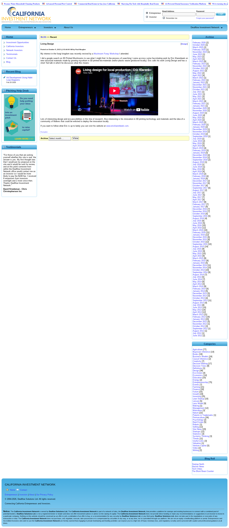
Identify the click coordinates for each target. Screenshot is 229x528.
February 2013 (199, 317)
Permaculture (199, 417)
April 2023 (197, 59)
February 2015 (199, 260)
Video (195, 448)
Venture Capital (199, 445)
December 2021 (200, 85)
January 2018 (199, 178)
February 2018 (199, 176)
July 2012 (197, 333)
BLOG (43, 37)
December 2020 (200, 108)
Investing (197, 396)
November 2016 (200, 211)
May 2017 (197, 197)
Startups (196, 431)
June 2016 (197, 223)
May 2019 (197, 143)
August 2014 (198, 274)
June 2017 (197, 195)
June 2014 (197, 279)
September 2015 (200, 244)
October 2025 (199, 45)
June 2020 (197, 115)
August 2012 (198, 331)
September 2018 (200, 160)
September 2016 (200, 216)
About (31, 494)
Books (195, 354)
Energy (196, 380)
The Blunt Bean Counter (203, 471)
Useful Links (198, 441)
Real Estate (198, 422)
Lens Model (198, 403)
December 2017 (200, 181)
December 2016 (200, 209)
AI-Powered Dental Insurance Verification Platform (173, 4)
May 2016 (197, 225)
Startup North (198, 464)
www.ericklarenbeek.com (117, 126)
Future (195, 391)
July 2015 (197, 249)
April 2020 (197, 120)
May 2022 (197, 73)
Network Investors (14, 50)
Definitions (197, 368)
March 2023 (198, 61)
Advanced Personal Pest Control (47, 4)
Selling (196, 427)
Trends (196, 438)
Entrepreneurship (200, 382)
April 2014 (197, 284)
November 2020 (200, 110)
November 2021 (200, 87)
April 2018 (197, 171)
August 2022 (198, 71)
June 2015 (197, 251)
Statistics (197, 434)
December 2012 (200, 321)
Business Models (200, 356)
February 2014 (199, 289)
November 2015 (200, 239)
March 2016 (198, 230)
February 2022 (199, 80)
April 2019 (197, 146)
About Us (68, 27)
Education (197, 377)
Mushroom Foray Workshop (106, 54)
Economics (198, 375)
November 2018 (200, 157)
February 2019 (199, 150)
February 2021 (199, 103)
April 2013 (197, 312)
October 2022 (199, 68)
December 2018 (200, 155)
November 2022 (200, 66)
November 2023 (200, 52)
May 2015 (197, 253)
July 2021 (197, 92)
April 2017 (197, 199)
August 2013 (198, 303)
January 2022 (199, 82)
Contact (23, 490)
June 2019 (197, 141)
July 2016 (197, 221)
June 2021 (197, 94)
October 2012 (199, 326)
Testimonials (12, 54)
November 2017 (200, 183)
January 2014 (199, 291)
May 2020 (197, 117)
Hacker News (198, 466)
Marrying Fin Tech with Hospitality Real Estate (128, 4)
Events (196, 384)
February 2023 (199, 64)
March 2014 (198, 286)
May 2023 (197, 56)
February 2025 (199, 49)
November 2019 (200, 131)
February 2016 (199, 232)
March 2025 (198, 47)
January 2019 (199, 153)
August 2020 (198, 113)
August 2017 (198, 190)
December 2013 (200, 293)
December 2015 (200, 237)
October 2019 (199, 134)
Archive (44, 138)
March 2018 (198, 174)
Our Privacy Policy (44, 494)
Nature (196, 413)
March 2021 (198, 101)
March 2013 (198, 314)
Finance (196, 389)
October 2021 (199, 89)
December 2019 (200, 129)
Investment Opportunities (17, 42)
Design (196, 370)
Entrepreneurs (26, 27)
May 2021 (197, 96)
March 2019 (198, 148)
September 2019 (200, 136)
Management (198, 408)
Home (8, 27)
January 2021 (199, 106)
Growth (196, 394)
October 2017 (199, 185)
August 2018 (198, 162)
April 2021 (197, 99)
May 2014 (197, 281)
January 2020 (199, 127)
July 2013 (197, 305)
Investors (48, 27)
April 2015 (197, 256)
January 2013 (199, 319)
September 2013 (200, 300)
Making (196, 406)
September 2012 (200, 328)
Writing (196, 450)
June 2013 (197, 307)
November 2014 (200, 267)
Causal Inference (200, 359)
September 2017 (200, 188)
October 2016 (199, 214)
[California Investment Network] (26, 23)
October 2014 (199, 270)
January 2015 (199, 263)
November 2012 (200, 324)
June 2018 (197, 167)
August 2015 (198, 246)
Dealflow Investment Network (205, 27)
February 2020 (199, 124)
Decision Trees (199, 366)
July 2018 (197, 164)
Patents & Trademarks (203, 415)
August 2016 (198, 218)
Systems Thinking (201, 436)
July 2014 (197, 277)
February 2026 (199, 42)
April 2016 (197, 228)
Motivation (197, 410)
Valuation (197, 443)
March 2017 (198, 202)
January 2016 (199, 235)
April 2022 (197, 75)
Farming (196, 387)
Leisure (196, 401)
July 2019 (197, 139)
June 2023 (197, 54)
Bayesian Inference (201, 352)
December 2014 (200, 265)
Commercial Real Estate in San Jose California (84, 4)
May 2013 (197, 310)
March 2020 (198, 122)
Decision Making (200, 363)
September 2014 (200, 272)
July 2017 (197, 192)
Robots (196, 424)
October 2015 (199, 242)
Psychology (198, 420)
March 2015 (198, 258)
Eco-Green (197, 373)
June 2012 (197, 335)
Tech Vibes (197, 469)
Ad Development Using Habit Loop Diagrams (19, 78)
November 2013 (200, 296)
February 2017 (199, 204)
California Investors (15, 46)
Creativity (197, 361)
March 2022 (198, 78)
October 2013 (199, 298)
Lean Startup (198, 399)
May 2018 (197, 169)
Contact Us (11, 58)
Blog (8, 62)
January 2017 (199, 206)
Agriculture (197, 349)
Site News (197, 429)
